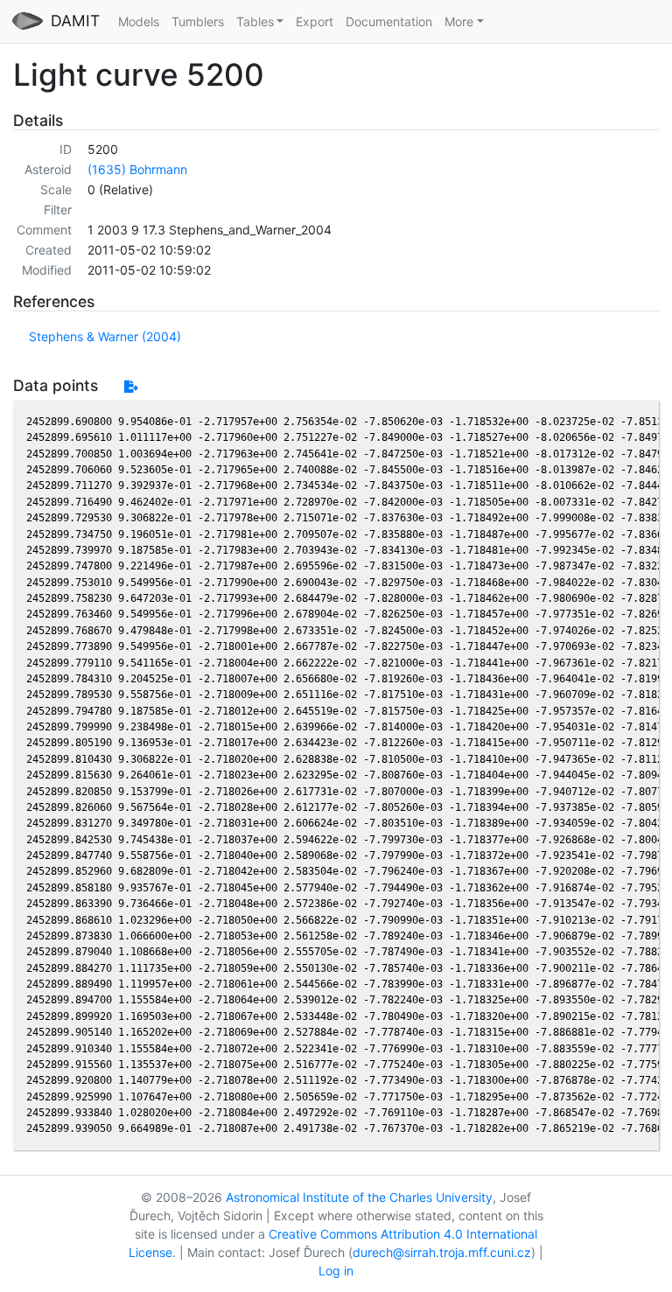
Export (314, 21)
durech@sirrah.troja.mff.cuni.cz (442, 1252)
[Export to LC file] (131, 386)
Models (138, 21)
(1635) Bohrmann (137, 169)
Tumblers (198, 21)
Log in (336, 1270)
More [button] (458, 21)
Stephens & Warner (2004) (105, 336)
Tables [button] (255, 21)
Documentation (389, 21)
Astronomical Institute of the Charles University (359, 1197)
